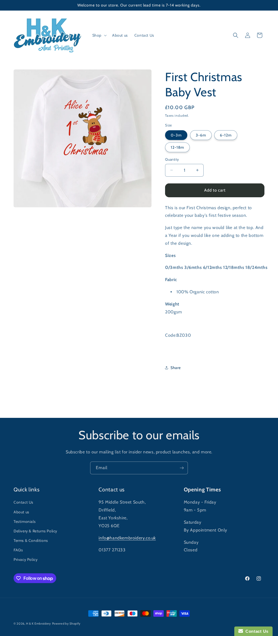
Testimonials (25, 521)
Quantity (172, 159)
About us (21, 512)
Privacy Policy (25, 559)
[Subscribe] (182, 468)
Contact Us (23, 502)
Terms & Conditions (31, 540)
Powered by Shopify (66, 623)
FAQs (18, 550)
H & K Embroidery (38, 623)
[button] (99, 35)
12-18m (177, 147)
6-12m (226, 135)
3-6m (201, 135)
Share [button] (175, 367)
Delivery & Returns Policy (35, 531)
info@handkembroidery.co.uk (127, 537)
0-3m (176, 135)
